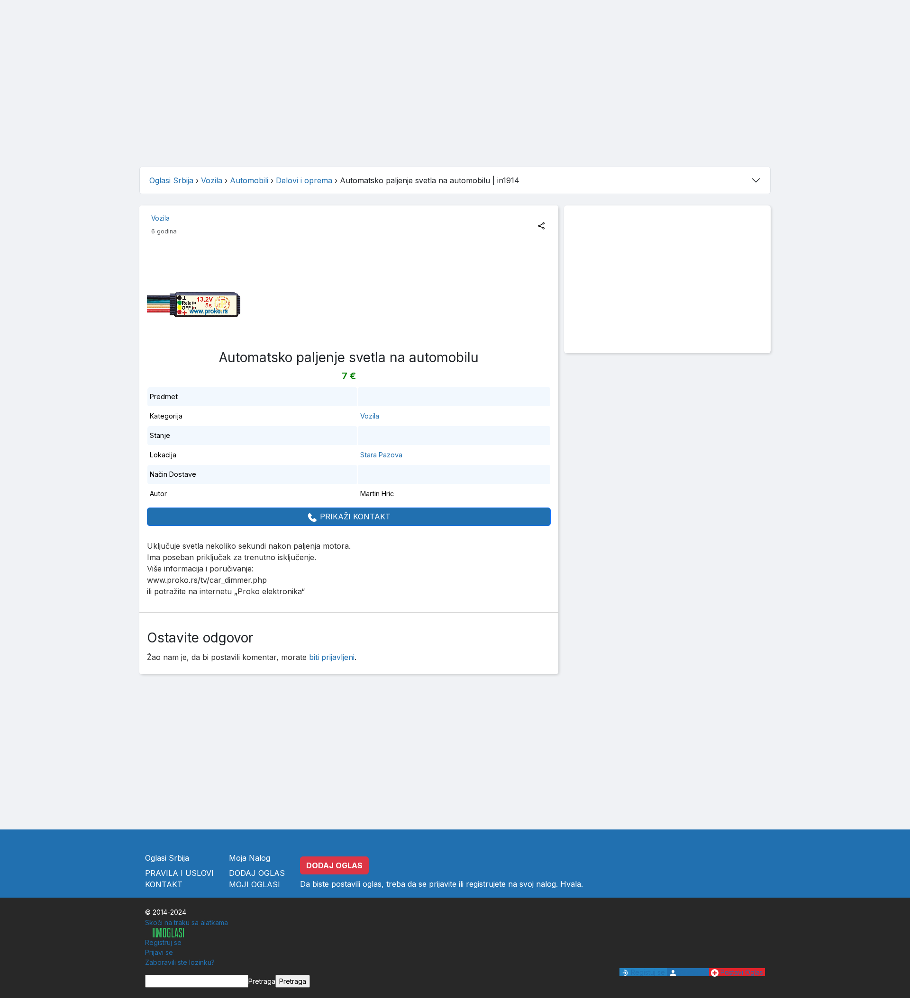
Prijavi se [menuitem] (159, 952)
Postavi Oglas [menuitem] (741, 972)
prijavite (442, 884)
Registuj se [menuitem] (647, 972)
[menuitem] (164, 932)
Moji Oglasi (254, 884)
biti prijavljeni (332, 657)
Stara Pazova (381, 455)
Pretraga (261, 981)
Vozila (160, 218)
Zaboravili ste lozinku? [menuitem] (180, 962)
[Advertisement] (455, 93)
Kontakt (163, 884)
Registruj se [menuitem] (163, 942)
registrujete (486, 884)
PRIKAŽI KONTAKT (354, 516)
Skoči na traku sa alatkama (186, 922)
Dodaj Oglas (257, 873)
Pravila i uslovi (179, 873)
